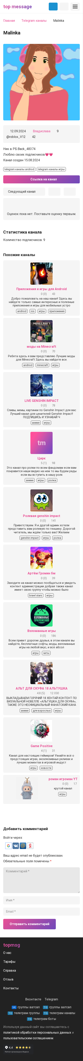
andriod (21, 311)
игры (42, 311)
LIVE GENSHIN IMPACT (42, 401)
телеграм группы (24, 1013)
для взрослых (42, 710)
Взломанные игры (41, 631)
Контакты (11, 988)
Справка (9, 970)
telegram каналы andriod (19, 169)
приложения (56, 311)
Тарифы (9, 962)
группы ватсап (26, 1007)
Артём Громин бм (41, 573)
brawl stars (35, 595)
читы (46, 653)
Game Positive (42, 746)
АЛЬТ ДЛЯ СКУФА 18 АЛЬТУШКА (41, 688)
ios (32, 311)
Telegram (51, 999)
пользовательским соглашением (28, 1038)
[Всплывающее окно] (54, 192)
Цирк (41, 458)
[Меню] (75, 7)
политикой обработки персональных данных (37, 1032)
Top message (17, 6)
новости (46, 767)
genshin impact (30, 537)
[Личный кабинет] (64, 7)
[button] (8, 848)
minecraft (42, 365)
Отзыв (8, 979)
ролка (52, 480)
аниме (35, 422)
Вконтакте (33, 999)
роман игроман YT (63, 779)
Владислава (41, 131)
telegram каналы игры (51, 169)
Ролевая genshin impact (41, 516)
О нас (7, 953)
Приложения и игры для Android (41, 289)
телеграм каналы (59, 1013)
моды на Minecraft (41, 346)
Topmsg (11, 945)
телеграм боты (42, 1019)
